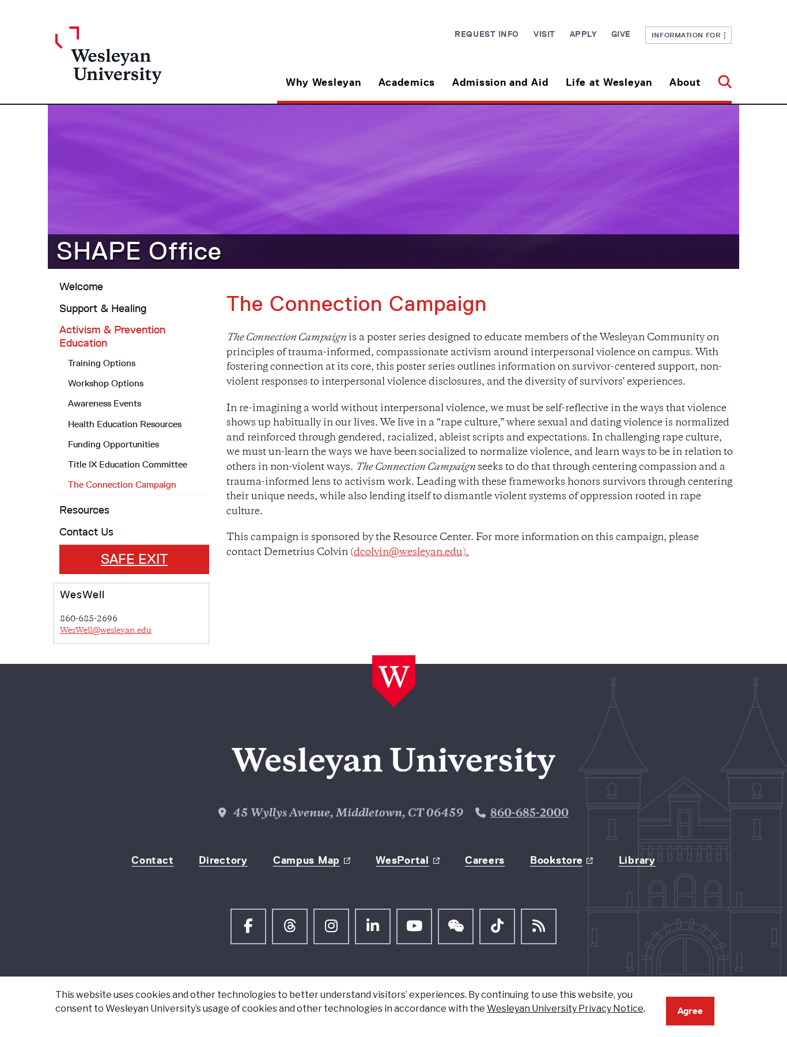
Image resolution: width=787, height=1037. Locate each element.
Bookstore (556, 860)
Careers (485, 860)
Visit (544, 34)
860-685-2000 (529, 814)
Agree (690, 1010)
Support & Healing (102, 308)
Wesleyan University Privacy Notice (565, 1008)
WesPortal (402, 860)
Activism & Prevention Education (112, 337)
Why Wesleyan (323, 82)
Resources (84, 510)
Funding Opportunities (113, 444)
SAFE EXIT (134, 559)
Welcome (81, 286)
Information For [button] (688, 35)
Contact (152, 860)
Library (637, 860)
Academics (407, 82)
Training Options (101, 363)
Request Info (487, 34)
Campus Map (306, 860)
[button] (720, 78)
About (685, 82)
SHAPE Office (139, 251)
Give (621, 34)
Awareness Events (104, 403)
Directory (223, 860)
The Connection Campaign (122, 484)
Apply (583, 34)
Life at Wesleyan (609, 82)
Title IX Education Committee (127, 464)
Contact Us (86, 532)
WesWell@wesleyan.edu (106, 631)
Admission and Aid (500, 82)
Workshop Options (105, 383)
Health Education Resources (124, 424)
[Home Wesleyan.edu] (140, 65)
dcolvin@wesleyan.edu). (411, 552)
